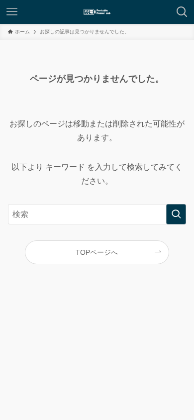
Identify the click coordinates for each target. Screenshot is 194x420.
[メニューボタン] (12, 12)
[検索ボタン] (182, 12)
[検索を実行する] (176, 214)
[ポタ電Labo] (97, 12)
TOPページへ (97, 252)
